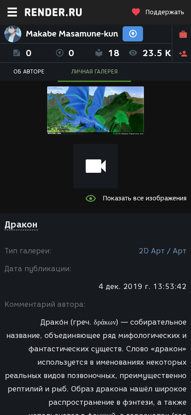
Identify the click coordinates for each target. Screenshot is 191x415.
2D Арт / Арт (163, 251)
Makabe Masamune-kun (72, 34)
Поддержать (164, 12)
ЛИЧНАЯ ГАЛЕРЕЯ (94, 71)
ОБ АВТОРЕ (28, 71)
